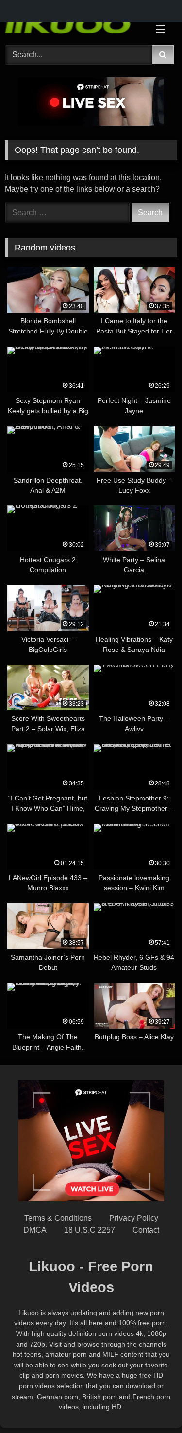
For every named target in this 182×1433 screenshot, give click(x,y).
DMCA (35, 1230)
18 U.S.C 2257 (89, 1230)
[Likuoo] (75, 23)
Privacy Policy (133, 1218)
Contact (145, 1230)
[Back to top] (152, 1404)
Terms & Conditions (58, 1218)
